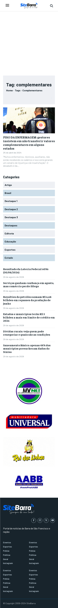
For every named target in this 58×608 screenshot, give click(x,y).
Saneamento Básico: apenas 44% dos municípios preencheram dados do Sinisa (27, 348)
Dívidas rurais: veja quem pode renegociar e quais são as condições (26, 332)
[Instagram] (40, 520)
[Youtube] (52, 520)
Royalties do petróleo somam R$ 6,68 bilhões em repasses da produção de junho (27, 300)
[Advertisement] (29, 42)
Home (9, 90)
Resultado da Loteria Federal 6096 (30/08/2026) (25, 270)
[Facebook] (33, 520)
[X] (46, 520)
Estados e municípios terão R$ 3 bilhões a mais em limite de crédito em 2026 (29, 317)
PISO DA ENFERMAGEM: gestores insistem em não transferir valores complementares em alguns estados (29, 142)
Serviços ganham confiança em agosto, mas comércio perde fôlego (28, 284)
